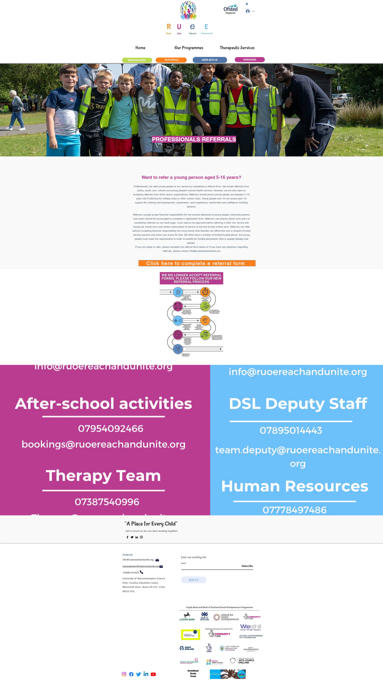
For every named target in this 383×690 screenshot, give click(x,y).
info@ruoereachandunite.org (204, 251)
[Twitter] (132, 537)
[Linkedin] (146, 674)
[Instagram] (141, 537)
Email (183, 563)
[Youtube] (153, 674)
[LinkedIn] (137, 537)
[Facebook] (127, 537)
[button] (247, 3)
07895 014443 (131, 572)
